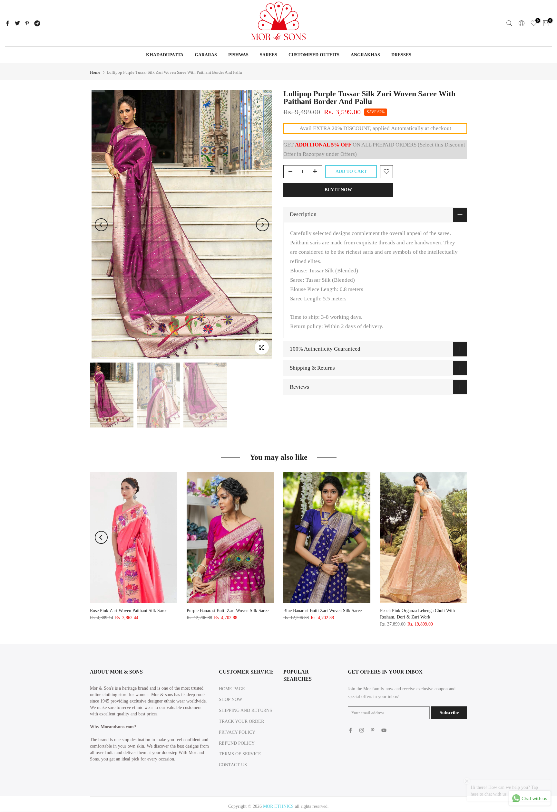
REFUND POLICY (237, 743)
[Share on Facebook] (7, 23)
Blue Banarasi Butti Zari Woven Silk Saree (322, 610)
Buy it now (338, 189)
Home (95, 72)
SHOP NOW (230, 699)
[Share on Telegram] (37, 23)
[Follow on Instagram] (361, 730)
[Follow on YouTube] (383, 730)
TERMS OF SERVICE (240, 753)
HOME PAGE (232, 688)
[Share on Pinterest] (27, 23)
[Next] (262, 224)
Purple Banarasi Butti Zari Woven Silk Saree (228, 610)
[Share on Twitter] (17, 23)
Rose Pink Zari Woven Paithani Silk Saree (128, 610)
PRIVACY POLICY (237, 732)
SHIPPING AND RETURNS (245, 710)
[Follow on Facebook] (350, 730)
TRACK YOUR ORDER (241, 721)
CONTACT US (233, 764)
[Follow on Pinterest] (372, 730)
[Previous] (101, 224)
